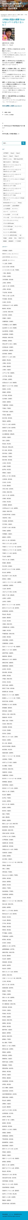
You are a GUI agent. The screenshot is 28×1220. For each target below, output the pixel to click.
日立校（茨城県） (7, 730)
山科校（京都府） (7, 601)
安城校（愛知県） (7, 563)
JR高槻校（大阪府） (7, 250)
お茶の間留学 (15, 205)
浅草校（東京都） (7, 878)
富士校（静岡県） (7, 572)
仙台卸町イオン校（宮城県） (10, 328)
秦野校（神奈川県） (7, 975)
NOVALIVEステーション (9, 202)
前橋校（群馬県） (7, 392)
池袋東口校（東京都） (8, 843)
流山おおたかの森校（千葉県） (10, 875)
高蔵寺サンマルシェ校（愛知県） (11, 1190)
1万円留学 (5, 153)
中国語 (5, 238)
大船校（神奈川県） (7, 511)
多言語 (10, 238)
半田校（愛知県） (7, 414)
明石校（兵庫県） (7, 740)
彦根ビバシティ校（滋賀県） (10, 649)
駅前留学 (11, 241)
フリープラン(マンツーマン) (10, 220)
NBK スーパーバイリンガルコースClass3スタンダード (12, 165)
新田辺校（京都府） (7, 711)
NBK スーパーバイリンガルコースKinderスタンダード (13, 198)
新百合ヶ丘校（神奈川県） (9, 714)
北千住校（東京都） (7, 395)
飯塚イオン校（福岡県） (8, 1165)
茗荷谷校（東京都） (7, 1007)
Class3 (12, 153)
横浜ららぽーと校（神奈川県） (10, 823)
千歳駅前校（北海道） (8, 405)
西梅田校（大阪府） (7, 1058)
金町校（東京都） (7, 1116)
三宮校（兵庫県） (7, 276)
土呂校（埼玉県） (7, 463)
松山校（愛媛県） (7, 794)
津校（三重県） (6, 868)
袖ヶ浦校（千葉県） (7, 1042)
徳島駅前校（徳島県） (8, 666)
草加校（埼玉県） (7, 1013)
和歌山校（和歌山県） (8, 447)
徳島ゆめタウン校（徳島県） (10, 659)
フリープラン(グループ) (17, 217)
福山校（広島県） (7, 968)
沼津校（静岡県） (7, 856)
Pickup (19, 202)
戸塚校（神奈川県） (7, 678)
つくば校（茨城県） (7, 263)
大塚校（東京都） (7, 498)
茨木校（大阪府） (7, 1010)
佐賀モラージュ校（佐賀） (9, 357)
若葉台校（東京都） (7, 1000)
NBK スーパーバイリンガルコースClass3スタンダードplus (12, 170)
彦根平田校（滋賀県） (8, 653)
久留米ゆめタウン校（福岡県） (10, 305)
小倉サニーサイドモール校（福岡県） (12, 582)
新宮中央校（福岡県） (8, 685)
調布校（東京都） (7, 1071)
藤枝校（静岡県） (7, 1033)
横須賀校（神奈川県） (8, 830)
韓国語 (5, 241)
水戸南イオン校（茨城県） (9, 836)
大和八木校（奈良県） (8, 488)
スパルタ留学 (6, 214)
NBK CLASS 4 (7, 162)
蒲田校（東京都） (7, 1026)
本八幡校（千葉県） (7, 765)
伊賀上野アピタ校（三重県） (10, 344)
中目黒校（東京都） (7, 299)
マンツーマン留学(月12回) (10, 235)
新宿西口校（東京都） (8, 691)
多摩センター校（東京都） (9, 476)
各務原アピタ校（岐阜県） (9, 427)
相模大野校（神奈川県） (8, 952)
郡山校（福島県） (7, 1100)
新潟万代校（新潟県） (8, 701)
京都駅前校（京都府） (8, 321)
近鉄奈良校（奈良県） (8, 1091)
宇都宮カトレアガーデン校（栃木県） (12, 550)
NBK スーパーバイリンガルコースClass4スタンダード (12, 175)
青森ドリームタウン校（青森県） (11, 1158)
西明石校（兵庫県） (7, 1055)
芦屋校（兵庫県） (7, 994)
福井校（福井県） (7, 965)
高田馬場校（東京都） (8, 1181)
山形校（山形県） (7, 598)
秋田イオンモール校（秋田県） (10, 971)
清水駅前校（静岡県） (8, 894)
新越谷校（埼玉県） (7, 717)
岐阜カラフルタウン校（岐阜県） (11, 608)
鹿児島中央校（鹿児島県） (9, 1203)
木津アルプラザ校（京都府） (10, 762)
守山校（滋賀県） (7, 556)
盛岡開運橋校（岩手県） (8, 949)
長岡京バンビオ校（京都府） (10, 1129)
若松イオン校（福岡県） (8, 997)
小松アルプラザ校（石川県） (10, 592)
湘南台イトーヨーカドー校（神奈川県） (12, 901)
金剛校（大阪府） (8, 112)
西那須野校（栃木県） (8, 1068)
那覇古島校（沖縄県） (8, 1097)
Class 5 (17, 156)
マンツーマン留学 (8, 229)
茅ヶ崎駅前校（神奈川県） (9, 1004)
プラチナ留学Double (8, 223)
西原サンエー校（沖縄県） (9, 1045)
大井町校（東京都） (7, 479)
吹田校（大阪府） (7, 437)
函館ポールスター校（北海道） (10, 385)
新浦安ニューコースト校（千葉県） (11, 698)
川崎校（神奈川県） (7, 624)
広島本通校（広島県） (8, 640)
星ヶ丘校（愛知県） (7, 743)
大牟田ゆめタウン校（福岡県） (10, 508)
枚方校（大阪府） (7, 810)
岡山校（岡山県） (7, 614)
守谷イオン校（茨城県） (8, 559)
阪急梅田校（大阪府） (8, 1142)
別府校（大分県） (7, 389)
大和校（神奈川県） (7, 492)
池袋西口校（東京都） (8, 846)
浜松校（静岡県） (7, 881)
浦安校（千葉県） (7, 888)
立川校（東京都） (7, 981)
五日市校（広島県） (7, 315)
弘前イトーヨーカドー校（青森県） (11, 646)
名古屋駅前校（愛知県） (8, 434)
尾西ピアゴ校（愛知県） (8, 595)
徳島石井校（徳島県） (8, 662)
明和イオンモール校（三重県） (10, 736)
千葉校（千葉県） (7, 408)
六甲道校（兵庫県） (7, 379)
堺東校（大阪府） (7, 472)
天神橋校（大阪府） (7, 534)
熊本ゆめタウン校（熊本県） (10, 913)
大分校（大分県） (7, 482)
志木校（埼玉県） (7, 669)
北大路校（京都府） (7, 398)
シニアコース (13, 211)
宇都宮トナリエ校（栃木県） (10, 553)
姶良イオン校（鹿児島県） (9, 540)
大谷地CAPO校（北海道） (9, 514)
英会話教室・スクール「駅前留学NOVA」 (12, 1214)
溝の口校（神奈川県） (8, 904)
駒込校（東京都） (7, 1171)
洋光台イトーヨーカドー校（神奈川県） (12, 862)
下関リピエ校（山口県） (8, 295)
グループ (5, 211)
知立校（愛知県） (7, 955)
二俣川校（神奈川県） (8, 311)
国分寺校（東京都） (7, 459)
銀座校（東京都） (7, 1123)
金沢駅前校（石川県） (8, 1113)
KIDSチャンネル (7, 159)
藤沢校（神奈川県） (7, 1036)
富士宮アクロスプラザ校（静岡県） (11, 569)
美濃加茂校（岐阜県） (8, 987)
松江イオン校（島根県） (8, 804)
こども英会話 (10, 114)
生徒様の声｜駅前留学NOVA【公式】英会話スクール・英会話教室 (13, 5)
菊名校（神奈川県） (7, 1020)
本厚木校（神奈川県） (8, 769)
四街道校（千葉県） (7, 456)
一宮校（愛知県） (7, 273)
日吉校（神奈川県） (7, 723)
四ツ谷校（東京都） (7, 450)
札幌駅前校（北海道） (8, 775)
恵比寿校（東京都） (7, 672)
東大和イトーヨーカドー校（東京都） (12, 778)
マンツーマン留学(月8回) (9, 232)
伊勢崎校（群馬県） (7, 340)
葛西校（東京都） (7, 1023)
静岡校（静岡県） (7, 1161)
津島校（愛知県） (7, 865)
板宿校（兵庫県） (7, 807)
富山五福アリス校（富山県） (10, 575)
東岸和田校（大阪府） (8, 785)
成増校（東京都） (7, 675)
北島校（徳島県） (7, 402)
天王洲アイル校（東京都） (9, 527)
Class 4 (5, 156)
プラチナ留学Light (8, 226)
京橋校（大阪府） (7, 318)
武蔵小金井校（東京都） (8, 833)
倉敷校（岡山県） (7, 360)
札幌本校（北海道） (7, 772)
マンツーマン (18, 226)
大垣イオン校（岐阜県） (8, 495)
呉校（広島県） (6, 440)
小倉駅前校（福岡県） (8, 585)
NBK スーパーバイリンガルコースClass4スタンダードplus (12, 184)
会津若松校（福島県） (8, 350)
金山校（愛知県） (7, 1107)
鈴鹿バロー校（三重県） (8, 1119)
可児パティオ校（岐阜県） (9, 424)
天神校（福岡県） (7, 530)
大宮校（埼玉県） (7, 501)
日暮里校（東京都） (7, 727)
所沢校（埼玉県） (7, 682)
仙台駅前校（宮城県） (8, 334)
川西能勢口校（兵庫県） (8, 627)
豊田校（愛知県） (7, 1078)
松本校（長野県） (7, 801)
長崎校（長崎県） (7, 1132)
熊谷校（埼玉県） (7, 917)
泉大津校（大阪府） (7, 859)
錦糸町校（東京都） (7, 1126)
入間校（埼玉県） (7, 363)
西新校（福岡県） (7, 1052)
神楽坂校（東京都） (7, 962)
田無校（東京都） (7, 926)
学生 (15, 238)
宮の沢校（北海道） (7, 566)
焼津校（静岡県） (7, 907)
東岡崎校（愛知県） (7, 781)
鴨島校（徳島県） (7, 1200)
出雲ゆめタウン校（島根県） (10, 382)
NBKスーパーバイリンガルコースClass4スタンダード (13, 180)
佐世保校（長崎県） (7, 353)
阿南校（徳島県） (7, 1152)
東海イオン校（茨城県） (8, 791)
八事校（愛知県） (7, 366)
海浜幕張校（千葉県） (8, 891)
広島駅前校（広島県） (8, 643)
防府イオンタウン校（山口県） (10, 1148)
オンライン (15, 208)
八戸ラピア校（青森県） (8, 373)
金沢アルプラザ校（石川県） (10, 1110)
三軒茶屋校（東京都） (8, 279)
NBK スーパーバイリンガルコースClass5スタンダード (12, 189)
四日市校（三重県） (7, 453)
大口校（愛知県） (7, 485)
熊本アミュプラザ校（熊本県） (10, 910)
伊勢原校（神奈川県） (8, 337)
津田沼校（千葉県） (7, 872)
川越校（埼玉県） (7, 630)
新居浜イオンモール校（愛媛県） (11, 695)
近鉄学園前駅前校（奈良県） (10, 1094)
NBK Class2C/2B (18, 159)
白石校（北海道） (7, 942)
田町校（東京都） (7, 930)
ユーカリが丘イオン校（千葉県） (11, 270)
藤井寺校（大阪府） (7, 1029)
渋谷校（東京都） (7, 897)
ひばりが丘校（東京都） (8, 266)
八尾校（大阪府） (7, 369)
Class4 (6, 114)
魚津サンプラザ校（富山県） (10, 1193)
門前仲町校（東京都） (8, 1139)
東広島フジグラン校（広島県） (10, 788)
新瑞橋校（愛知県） (7, 707)
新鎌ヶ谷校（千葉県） (8, 720)
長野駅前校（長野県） (8, 1136)
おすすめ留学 (6, 205)
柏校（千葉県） (6, 814)
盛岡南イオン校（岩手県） (9, 946)
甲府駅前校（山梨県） (8, 936)
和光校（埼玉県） (7, 443)
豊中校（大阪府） (7, 1074)
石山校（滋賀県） (7, 958)
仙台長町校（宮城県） (8, 331)
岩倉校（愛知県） (7, 617)
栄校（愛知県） (6, 817)
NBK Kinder (16, 162)
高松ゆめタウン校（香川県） (10, 1174)
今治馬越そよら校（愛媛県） (10, 324)
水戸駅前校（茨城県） (8, 839)
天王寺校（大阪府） (7, 524)
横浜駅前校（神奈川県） (8, 827)
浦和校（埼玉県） (7, 884)
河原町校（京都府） (7, 852)
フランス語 (6, 217)
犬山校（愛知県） (7, 920)
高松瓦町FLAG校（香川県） (9, 1177)
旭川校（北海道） (7, 733)
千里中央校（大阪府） (8, 411)
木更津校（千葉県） (7, 759)
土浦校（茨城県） (7, 466)
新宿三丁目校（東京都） (8, 688)
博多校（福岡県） (7, 421)
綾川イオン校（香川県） (8, 984)
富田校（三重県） (7, 579)
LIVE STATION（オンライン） (10, 257)
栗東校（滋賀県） (7, 820)
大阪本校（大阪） (7, 517)
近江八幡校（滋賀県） (8, 1087)
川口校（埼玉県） (7, 620)
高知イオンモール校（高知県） (10, 1184)
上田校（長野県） (7, 282)
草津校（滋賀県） (7, 1016)
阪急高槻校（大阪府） (8, 1145)
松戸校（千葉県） (7, 798)
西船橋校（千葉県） (7, 1065)
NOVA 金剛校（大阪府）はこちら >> (12, 105)
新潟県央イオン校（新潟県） (10, 704)
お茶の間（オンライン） (8, 260)
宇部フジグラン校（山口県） (10, 543)
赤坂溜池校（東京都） (8, 1081)
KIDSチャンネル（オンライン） (10, 253)
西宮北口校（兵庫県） (8, 1049)
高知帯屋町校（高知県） (8, 1187)
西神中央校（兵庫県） (8, 1062)
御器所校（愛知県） (7, 656)
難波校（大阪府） (7, 1155)
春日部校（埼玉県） (7, 749)
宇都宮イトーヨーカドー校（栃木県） (12, 546)
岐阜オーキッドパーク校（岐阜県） (11, 604)
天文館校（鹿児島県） (8, 521)
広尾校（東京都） (7, 637)
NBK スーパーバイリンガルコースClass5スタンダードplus (12, 194)
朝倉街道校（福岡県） (8, 752)
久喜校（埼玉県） (7, 302)
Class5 (11, 156)
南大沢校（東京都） (7, 418)
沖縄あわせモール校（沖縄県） (10, 849)
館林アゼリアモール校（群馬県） (11, 1168)
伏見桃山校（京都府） (8, 347)
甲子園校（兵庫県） (7, 933)
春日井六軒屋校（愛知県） (9, 746)
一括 (20, 235)
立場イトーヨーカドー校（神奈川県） (12, 978)
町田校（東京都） (7, 939)
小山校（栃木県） (7, 588)
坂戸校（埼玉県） (7, 469)
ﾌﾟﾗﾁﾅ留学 (18, 241)
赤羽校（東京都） (7, 1084)
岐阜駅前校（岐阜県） (8, 611)
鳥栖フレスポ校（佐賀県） (9, 1197)
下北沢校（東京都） (7, 292)
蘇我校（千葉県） (7, 1039)
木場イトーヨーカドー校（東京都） (11, 756)
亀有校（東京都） (7, 308)
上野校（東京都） (7, 289)
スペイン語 (15, 214)
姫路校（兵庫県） (7, 537)
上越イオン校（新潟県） (8, 286)
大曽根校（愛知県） (7, 505)
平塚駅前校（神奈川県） (8, 633)
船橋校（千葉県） (7, 991)
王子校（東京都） (7, 923)
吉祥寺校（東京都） (7, 431)
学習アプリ (21, 238)
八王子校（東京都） (7, 376)
